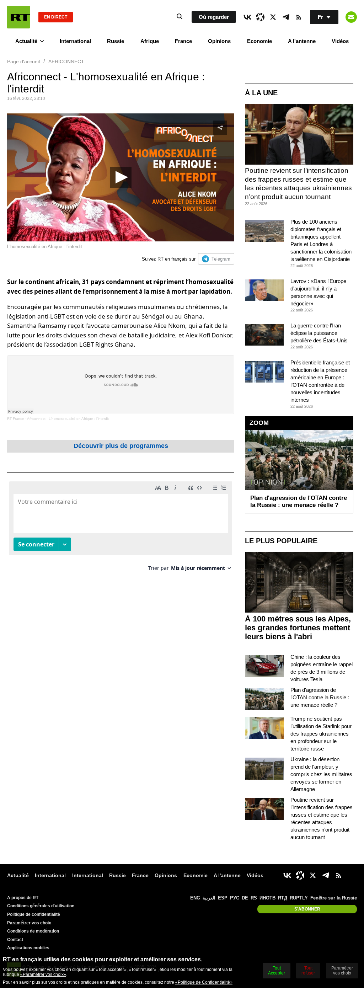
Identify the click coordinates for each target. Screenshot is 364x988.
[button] (121, 177)
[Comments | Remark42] (120, 529)
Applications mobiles (28, 947)
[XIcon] (273, 17)
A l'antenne (302, 41)
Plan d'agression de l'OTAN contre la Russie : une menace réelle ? (319, 697)
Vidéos (340, 41)
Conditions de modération (33, 931)
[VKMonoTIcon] (247, 17)
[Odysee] (260, 17)
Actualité (26, 41)
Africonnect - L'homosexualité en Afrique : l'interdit (68, 419)
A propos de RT (22, 897)
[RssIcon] (298, 17)
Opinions (219, 41)
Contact (15, 939)
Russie (115, 41)
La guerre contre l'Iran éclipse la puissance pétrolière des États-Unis (319, 332)
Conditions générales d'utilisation (40, 905)
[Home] (18, 17)
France (183, 41)
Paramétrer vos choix (29, 922)
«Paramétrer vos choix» (43, 974)
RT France (15, 419)
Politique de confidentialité (33, 914)
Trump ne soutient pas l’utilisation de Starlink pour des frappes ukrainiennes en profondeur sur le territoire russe (321, 734)
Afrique (149, 41)
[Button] (351, 17)
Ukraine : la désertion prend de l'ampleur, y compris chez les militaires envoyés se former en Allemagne (321, 774)
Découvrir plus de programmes (121, 445)
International (75, 41)
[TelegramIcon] (285, 17)
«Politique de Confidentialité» (203, 982)
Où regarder (214, 17)
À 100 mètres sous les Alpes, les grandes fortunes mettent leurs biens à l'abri (298, 627)
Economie (259, 41)
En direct (55, 17)
